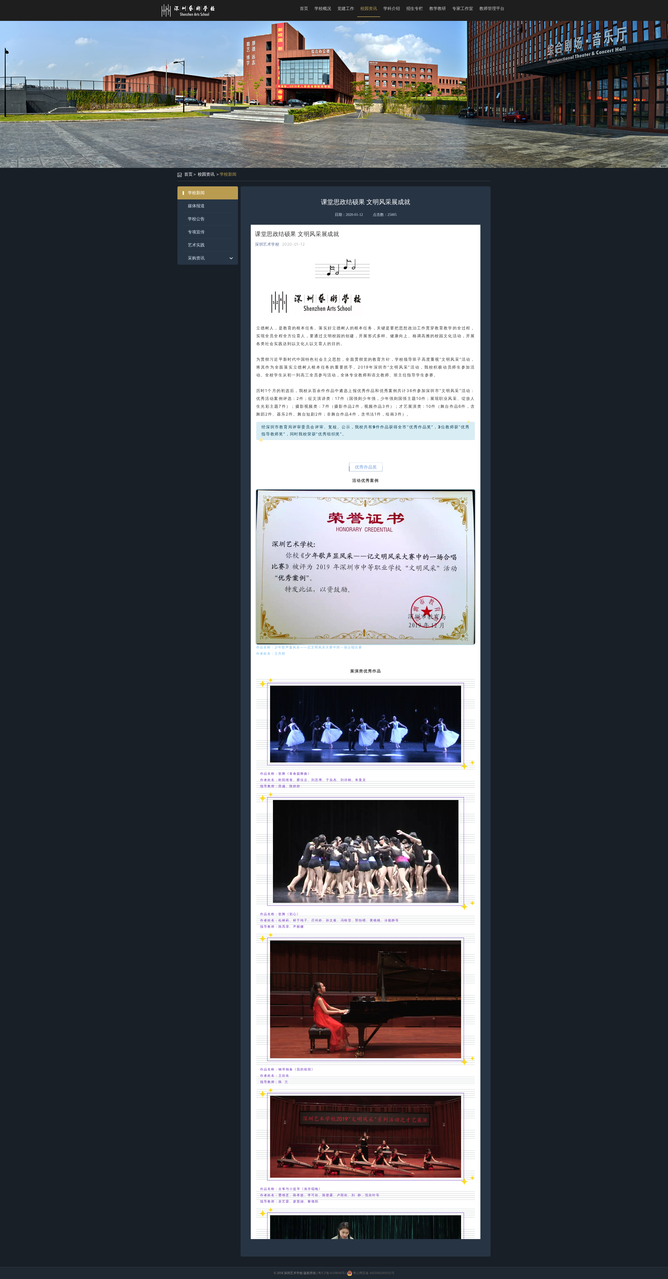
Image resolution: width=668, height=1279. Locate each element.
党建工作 (345, 8)
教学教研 (437, 8)
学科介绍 (391, 8)
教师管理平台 (491, 8)
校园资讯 (368, 8)
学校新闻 (228, 174)
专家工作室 (462, 8)
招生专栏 (414, 8)
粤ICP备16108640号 (331, 1273)
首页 (304, 8)
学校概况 (322, 8)
